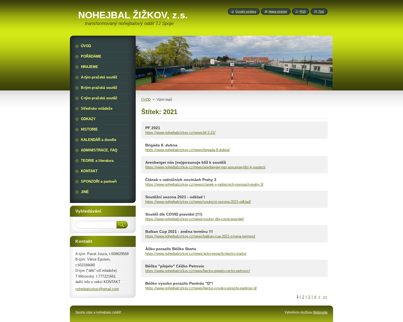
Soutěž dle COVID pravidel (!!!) (173, 214)
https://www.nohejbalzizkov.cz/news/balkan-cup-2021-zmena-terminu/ (200, 236)
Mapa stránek (278, 11)
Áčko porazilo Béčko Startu (170, 249)
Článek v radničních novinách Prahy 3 (180, 179)
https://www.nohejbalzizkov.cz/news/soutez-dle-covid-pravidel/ (194, 219)
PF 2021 (152, 128)
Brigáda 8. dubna (161, 145)
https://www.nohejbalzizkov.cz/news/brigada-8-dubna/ (187, 150)
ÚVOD (146, 99)
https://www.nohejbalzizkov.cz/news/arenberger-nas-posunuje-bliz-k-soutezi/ (205, 167)
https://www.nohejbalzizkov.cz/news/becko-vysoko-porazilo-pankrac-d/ (201, 288)
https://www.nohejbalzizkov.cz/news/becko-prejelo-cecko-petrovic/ (197, 271)
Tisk (321, 11)
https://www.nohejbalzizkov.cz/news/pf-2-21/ (180, 133)
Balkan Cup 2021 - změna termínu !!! (179, 231)
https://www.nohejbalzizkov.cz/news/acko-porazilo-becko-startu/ (195, 254)
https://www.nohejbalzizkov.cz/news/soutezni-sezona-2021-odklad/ (198, 202)
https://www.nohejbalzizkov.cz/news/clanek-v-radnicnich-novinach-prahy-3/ (204, 184)
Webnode (320, 312)
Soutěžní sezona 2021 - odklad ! (175, 197)
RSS (303, 11)
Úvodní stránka (245, 11)
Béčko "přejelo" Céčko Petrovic (174, 266)
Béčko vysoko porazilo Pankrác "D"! (179, 283)
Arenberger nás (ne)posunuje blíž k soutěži (185, 162)
